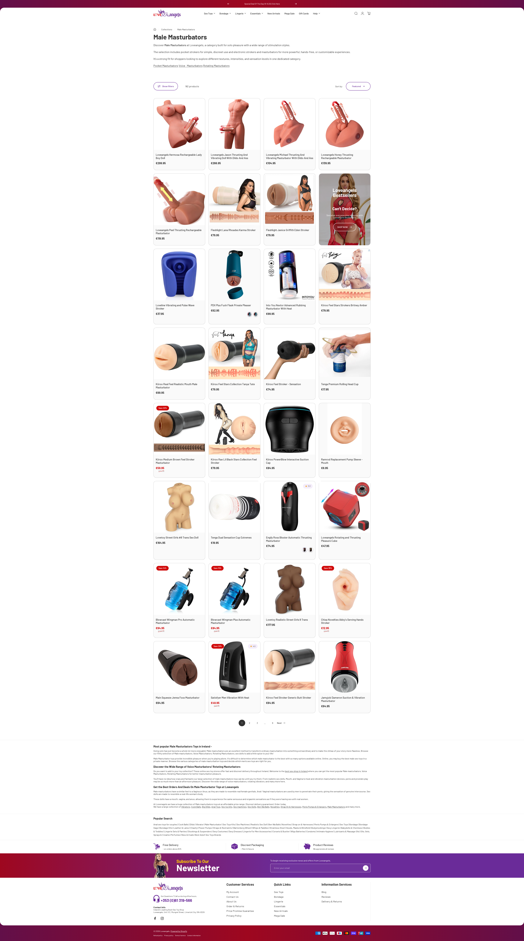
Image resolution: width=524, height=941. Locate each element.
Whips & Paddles (260, 828)
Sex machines (240, 806)
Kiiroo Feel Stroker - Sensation (283, 384)
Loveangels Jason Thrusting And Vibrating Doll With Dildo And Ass (229, 156)
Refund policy (157, 935)
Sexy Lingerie (333, 828)
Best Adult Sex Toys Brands (208, 834)
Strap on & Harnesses (302, 824)
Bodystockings (318, 828)
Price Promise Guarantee (240, 910)
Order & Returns (235, 906)
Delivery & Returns (332, 901)
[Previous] (228, 4)
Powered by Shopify (179, 931)
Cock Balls (196, 806)
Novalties (275, 806)
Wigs (293, 831)
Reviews (326, 896)
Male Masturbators (336, 806)
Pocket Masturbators (165, 65)
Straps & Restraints (222, 828)
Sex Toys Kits (229, 824)
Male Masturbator (213, 824)
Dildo (192, 824)
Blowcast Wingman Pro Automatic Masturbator (175, 621)
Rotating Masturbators (216, 65)
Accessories (265, 831)
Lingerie (278, 901)
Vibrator (200, 824)
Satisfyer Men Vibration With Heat (230, 697)
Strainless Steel (277, 828)
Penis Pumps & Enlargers (326, 824)
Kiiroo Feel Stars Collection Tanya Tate (233, 384)
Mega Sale (279, 915)
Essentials (279, 906)
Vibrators (185, 806)
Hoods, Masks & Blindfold (298, 828)
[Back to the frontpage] (154, 29)
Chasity (193, 828)
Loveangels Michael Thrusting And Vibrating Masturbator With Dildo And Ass (289, 156)
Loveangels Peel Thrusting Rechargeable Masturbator (179, 231)
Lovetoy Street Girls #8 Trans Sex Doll (177, 537)
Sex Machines (242, 824)
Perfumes (175, 834)
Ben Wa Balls (263, 806)
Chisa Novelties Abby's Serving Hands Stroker (342, 621)
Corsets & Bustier (281, 831)
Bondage (353, 824)
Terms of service (180, 935)
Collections (166, 29)
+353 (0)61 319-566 (176, 900)
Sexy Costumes (220, 831)
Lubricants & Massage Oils (346, 831)
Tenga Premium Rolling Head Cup (340, 384)
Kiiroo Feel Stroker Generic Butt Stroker (288, 697)
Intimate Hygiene (325, 831)
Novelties (286, 824)
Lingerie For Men (251, 831)
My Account (232, 891)
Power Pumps (205, 828)
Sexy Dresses (235, 831)
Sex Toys (344, 824)
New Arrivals (188, 834)
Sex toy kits (226, 806)
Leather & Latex (181, 828)
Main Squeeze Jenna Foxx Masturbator (177, 697)
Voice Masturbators (191, 65)
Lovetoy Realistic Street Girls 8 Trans (287, 619)
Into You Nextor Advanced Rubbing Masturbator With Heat (286, 307)
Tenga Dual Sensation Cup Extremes (231, 537)
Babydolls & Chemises (351, 828)
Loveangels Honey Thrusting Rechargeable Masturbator (337, 156)
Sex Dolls (252, 806)
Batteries (300, 831)
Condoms (310, 831)
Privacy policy (168, 935)
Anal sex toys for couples (165, 824)
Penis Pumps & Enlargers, (314, 806)
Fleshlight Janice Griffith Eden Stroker (287, 230)
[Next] (296, 4)
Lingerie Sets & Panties (175, 831)
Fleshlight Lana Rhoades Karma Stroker (233, 230)
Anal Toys (215, 806)
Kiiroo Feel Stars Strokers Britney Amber (344, 305)
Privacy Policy (233, 915)
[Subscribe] (365, 868)
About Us (231, 901)
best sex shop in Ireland (296, 771)
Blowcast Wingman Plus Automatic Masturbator (230, 621)
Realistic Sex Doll (259, 824)
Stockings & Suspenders (200, 831)
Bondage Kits (165, 828)
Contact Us (232, 896)
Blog (324, 891)
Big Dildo (206, 806)
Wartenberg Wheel (242, 828)
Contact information (194, 935)
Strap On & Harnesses (291, 806)
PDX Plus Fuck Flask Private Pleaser (231, 305)
